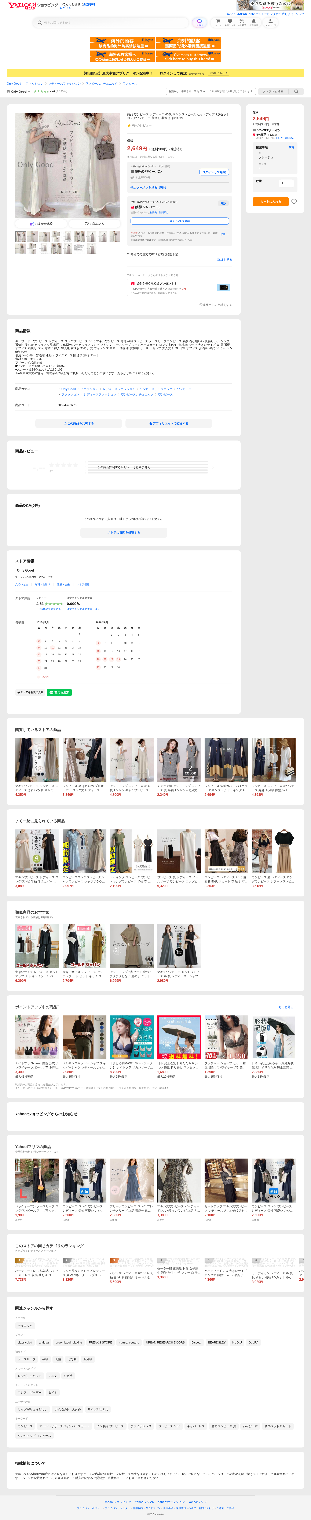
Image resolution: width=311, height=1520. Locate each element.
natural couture (129, 1342)
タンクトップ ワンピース (34, 1435)
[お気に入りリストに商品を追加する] (294, 201)
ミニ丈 (52, 1376)
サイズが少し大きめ (67, 1409)
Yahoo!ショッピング (117, 1502)
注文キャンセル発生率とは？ (83, 608)
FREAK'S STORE (100, 1342)
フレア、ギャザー (29, 1392)
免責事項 (168, 1508)
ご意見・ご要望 (225, 1508)
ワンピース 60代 (169, 1426)
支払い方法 (21, 584)
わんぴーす (250, 1426)
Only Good (14, 83)
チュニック (25, 1325)
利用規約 (138, 1508)
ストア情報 (83, 584)
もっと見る (286, 1007)
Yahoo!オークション (171, 1502)
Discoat (196, 1342)
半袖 (45, 1359)
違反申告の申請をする (217, 304)
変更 (291, 147)
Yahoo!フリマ (198, 1502)
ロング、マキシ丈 (29, 1376)
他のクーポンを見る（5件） (149, 187)
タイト (52, 1392)
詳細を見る (224, 259)
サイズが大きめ (98, 1409)
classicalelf (25, 1342)
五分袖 (87, 1359)
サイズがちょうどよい (32, 1409)
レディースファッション (64, 83)
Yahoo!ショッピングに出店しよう (271, 14)
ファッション (35, 83)
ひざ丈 (68, 1376)
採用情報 (181, 1508)
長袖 (58, 1359)
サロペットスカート (277, 1426)
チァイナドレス (141, 1426)
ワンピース (129, 83)
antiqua (44, 1342)
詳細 (223, 234)
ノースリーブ (27, 1359)
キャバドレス (196, 1426)
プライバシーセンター (117, 1508)
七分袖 (72, 1359)
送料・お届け (42, 584)
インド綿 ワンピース (110, 1426)
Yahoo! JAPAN (236, 14)
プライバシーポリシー (89, 1508)
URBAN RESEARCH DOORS (165, 1342)
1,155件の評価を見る (48, 608)
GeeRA (253, 1342)
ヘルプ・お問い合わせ (201, 1508)
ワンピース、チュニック (101, 83)
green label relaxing (69, 1342)
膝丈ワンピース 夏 (224, 1426)
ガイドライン (153, 1508)
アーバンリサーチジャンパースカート (64, 1426)
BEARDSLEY (217, 1342)
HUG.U (237, 1342)
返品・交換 (63, 584)
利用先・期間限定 (159, 212)
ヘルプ (299, 14)
